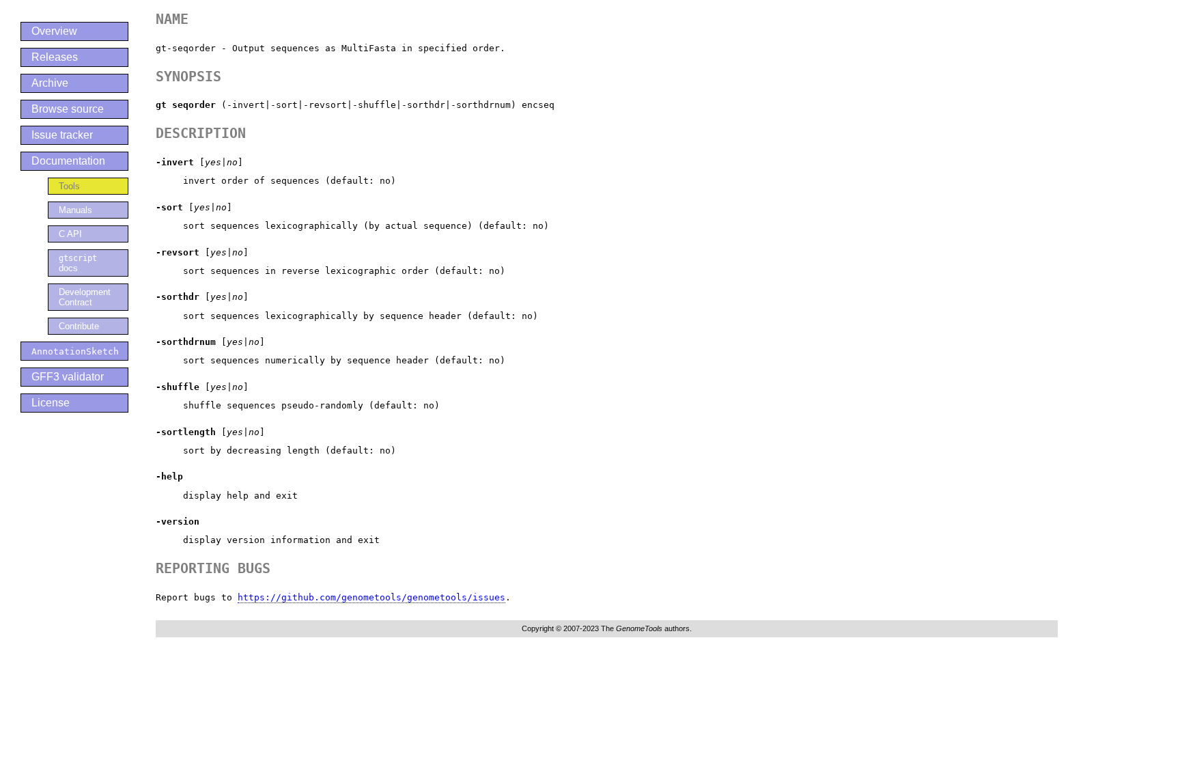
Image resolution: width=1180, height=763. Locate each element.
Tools (69, 186)
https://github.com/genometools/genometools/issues (371, 597)
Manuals (75, 210)
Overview (54, 31)
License (50, 402)
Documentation (68, 161)
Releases (54, 57)
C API (70, 234)
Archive (49, 83)
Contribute (79, 326)
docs (78, 263)
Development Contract (85, 297)
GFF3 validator (67, 377)
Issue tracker (62, 135)
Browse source (67, 109)
